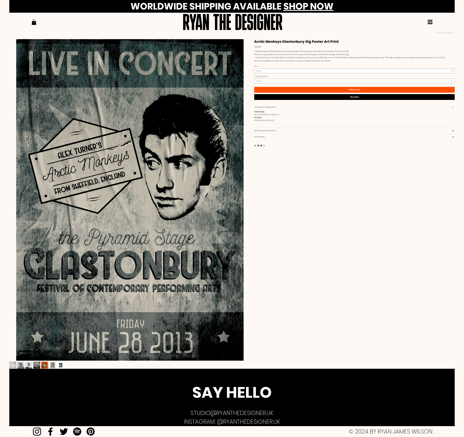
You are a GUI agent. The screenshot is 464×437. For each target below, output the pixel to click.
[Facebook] (258, 145)
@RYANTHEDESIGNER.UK (248, 422)
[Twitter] (264, 145)
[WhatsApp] (255, 145)
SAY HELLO (232, 392)
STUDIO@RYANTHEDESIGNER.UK (232, 413)
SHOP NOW (308, 6)
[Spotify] (77, 431)
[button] (34, 22)
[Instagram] (37, 431)
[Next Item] (247, 200)
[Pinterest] (261, 145)
